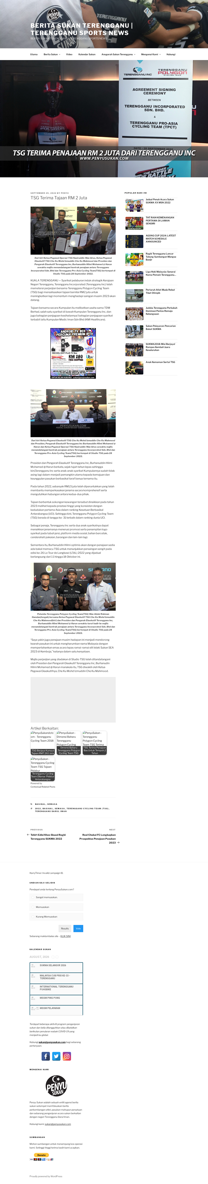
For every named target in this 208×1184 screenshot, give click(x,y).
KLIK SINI (65, 936)
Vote (78, 928)
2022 (38, 808)
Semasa (52, 804)
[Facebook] (45, 1056)
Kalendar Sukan (86, 54)
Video (69, 54)
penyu (65, 193)
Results (65, 928)
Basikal (40, 804)
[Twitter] (56, 1056)
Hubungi (171, 54)
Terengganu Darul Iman (51, 811)
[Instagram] (66, 1056)
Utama (34, 54)
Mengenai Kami (149, 54)
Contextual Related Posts (43, 787)
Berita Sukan (51, 54)
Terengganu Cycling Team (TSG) (88, 808)
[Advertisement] (73, 700)
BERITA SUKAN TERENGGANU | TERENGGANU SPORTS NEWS (82, 29)
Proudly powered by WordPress (46, 1176)
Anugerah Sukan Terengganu (117, 54)
